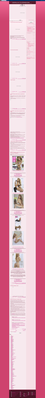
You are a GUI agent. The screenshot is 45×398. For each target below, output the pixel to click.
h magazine (12, 354)
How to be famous (18, 249)
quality (11, 373)
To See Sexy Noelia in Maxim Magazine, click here (18, 193)
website (12, 387)
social (11, 379)
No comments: (23, 91)
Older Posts (24, 330)
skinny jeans (12, 378)
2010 (28, 42)
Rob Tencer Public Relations (30, 27)
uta (11, 384)
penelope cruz (12, 369)
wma (11, 388)
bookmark (12, 341)
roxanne (12, 374)
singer (11, 377)
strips (11, 380)
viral (11, 386)
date (11, 348)
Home (16, 330)
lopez (11, 363)
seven (21, 283)
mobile (11, 365)
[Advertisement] (15, 44)
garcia (11, 353)
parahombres (17, 283)
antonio (12, 338)
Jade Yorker (12, 359)
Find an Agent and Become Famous (18, 212)
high (11, 356)
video (25, 283)
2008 (28, 48)
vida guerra (12, 385)
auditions (12, 339)
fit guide (12, 352)
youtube (25, 329)
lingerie (12, 362)
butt (11, 342)
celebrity (12, 345)
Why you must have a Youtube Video (15, 299)
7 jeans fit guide (29, 46)
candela (12, 344)
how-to (11, 357)
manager (12, 364)
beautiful (12, 340)
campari (12, 343)
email (11, 350)
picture (11, 371)
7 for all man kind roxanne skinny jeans (16, 22)
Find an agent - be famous (30, 30)
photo (18, 283)
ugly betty (12, 383)
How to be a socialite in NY (30, 31)
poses (19, 283)
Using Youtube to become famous (18, 173)
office (11, 367)
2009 (28, 47)
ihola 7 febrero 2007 (13, 358)
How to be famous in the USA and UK (31, 29)
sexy (24, 283)
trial (11, 382)
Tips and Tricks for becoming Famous (18, 213)
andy (11, 337)
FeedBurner (32, 23)
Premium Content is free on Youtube (31, 28)
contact (12, 346)
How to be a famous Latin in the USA (18, 175)
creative (12, 347)
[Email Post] (25, 91)
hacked (11, 355)
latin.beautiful (12, 361)
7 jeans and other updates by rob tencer (16, 141)
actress (11, 336)
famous (12, 351)
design (11, 349)
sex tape (22, 283)
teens (11, 381)
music (11, 366)
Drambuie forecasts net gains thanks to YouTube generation (18, 317)
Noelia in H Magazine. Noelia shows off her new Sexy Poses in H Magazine (17, 152)
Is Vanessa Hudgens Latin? (14, 285)
